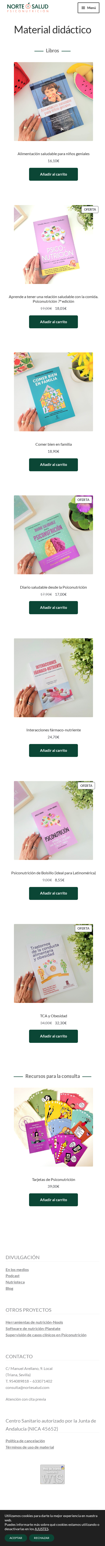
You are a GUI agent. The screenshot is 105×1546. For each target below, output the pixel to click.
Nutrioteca (15, 1282)
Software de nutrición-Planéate (33, 1328)
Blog (9, 1288)
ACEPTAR (16, 1538)
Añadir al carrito (53, 174)
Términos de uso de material (30, 1447)
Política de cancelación (25, 1440)
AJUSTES (41, 1529)
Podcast (13, 1275)
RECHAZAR (41, 1538)
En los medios (17, 1269)
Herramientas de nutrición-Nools (34, 1322)
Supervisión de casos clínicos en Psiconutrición (46, 1334)
